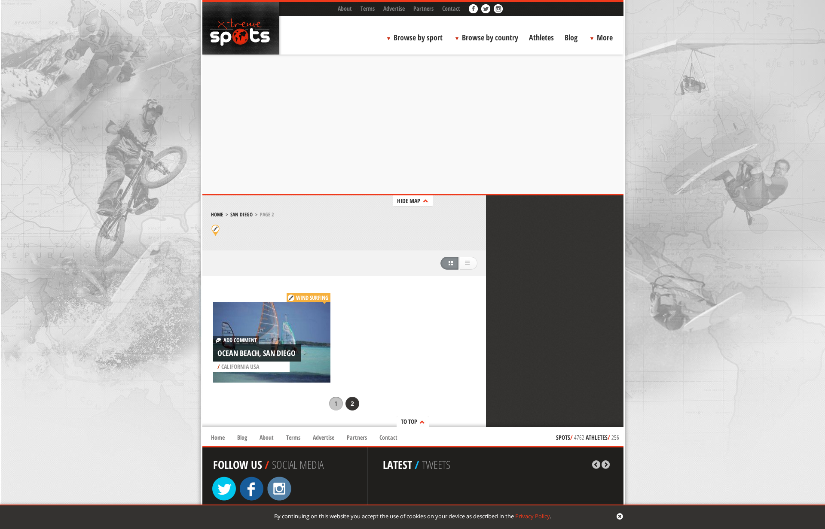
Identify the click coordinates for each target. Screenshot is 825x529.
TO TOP (409, 421)
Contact (451, 8)
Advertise (394, 8)
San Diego (241, 214)
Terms (368, 8)
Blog (571, 37)
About (345, 8)
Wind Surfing (312, 297)
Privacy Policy (532, 516)
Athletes (541, 37)
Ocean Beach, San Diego (256, 353)
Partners (423, 8)
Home (217, 214)
